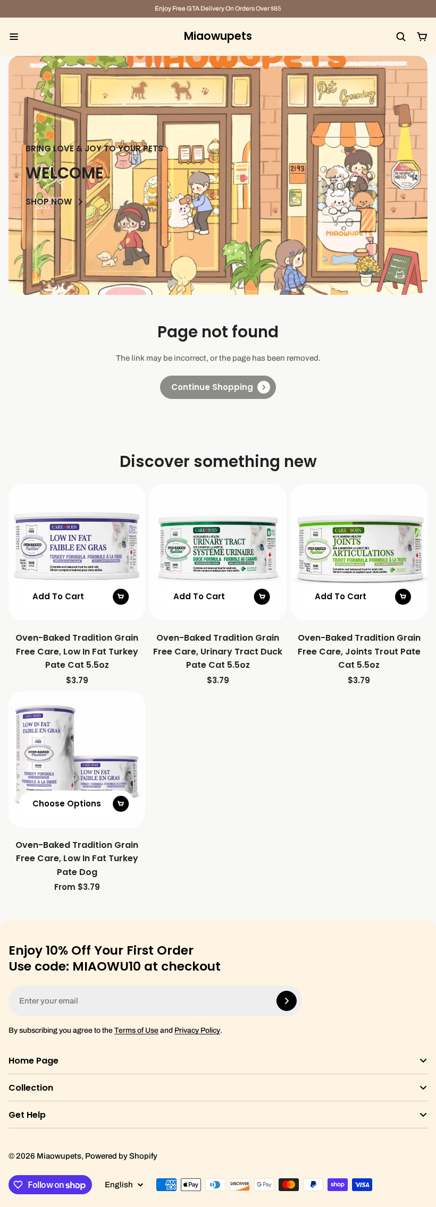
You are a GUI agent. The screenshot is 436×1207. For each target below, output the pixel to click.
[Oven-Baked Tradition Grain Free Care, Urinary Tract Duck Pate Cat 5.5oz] (217, 552)
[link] (218, 387)
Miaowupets (218, 36)
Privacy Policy (197, 1030)
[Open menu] (13, 36)
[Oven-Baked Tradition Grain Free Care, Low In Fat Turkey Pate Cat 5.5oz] (77, 552)
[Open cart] (422, 36)
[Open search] (401, 36)
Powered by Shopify (121, 1156)
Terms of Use (136, 1030)
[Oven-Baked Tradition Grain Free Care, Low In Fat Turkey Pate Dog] (77, 759)
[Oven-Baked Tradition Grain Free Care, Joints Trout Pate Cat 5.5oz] (359, 552)
